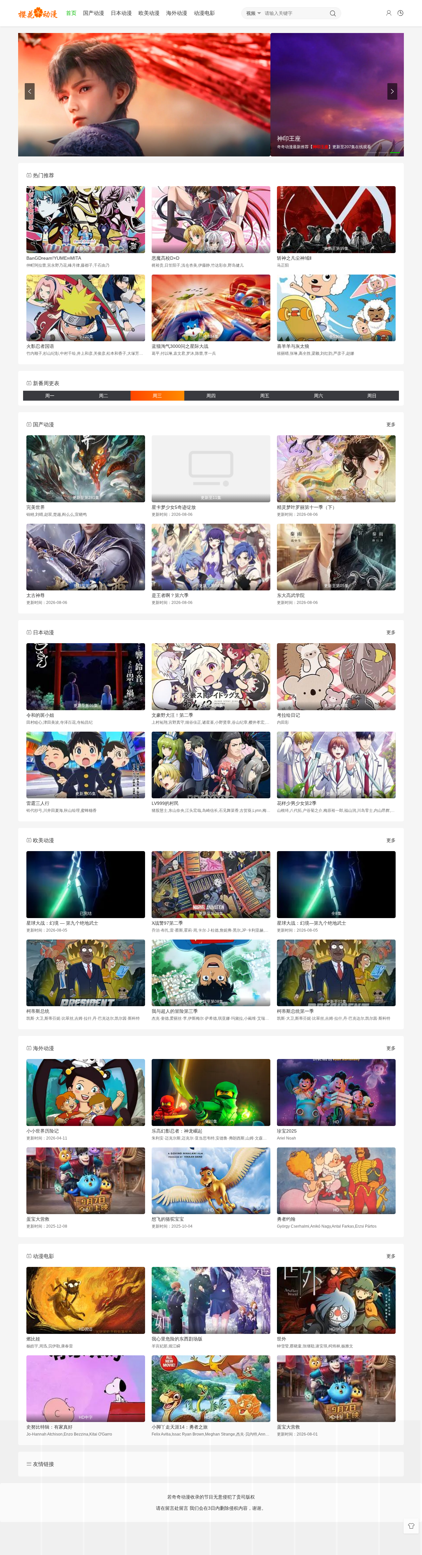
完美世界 (35, 507)
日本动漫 (121, 13)
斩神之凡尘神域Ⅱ (294, 258)
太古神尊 (35, 595)
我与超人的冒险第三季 (175, 1011)
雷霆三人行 (37, 803)
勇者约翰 (286, 1219)
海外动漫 (176, 13)
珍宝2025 (287, 1131)
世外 (281, 1338)
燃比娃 (33, 1338)
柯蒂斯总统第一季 (295, 1011)
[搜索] (333, 13)
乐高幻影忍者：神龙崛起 (177, 1131)
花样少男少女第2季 (296, 803)
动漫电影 (204, 13)
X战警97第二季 (167, 923)
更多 (391, 424)
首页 (71, 13)
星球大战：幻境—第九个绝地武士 (311, 923)
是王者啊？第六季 (170, 595)
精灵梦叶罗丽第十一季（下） (307, 507)
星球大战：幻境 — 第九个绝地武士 (62, 923)
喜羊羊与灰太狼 (293, 346)
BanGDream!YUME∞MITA (53, 258)
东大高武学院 (291, 595)
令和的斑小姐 (40, 715)
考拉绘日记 (288, 715)
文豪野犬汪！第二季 (172, 715)
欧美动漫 (149, 13)
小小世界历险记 (42, 1131)
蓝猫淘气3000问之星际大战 (180, 346)
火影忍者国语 (40, 346)
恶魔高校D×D (165, 258)
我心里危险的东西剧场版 (177, 1338)
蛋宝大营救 (37, 1219)
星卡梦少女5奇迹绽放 (174, 507)
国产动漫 (93, 13)
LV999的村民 (165, 803)
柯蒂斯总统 (37, 1011)
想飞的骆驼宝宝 (168, 1219)
